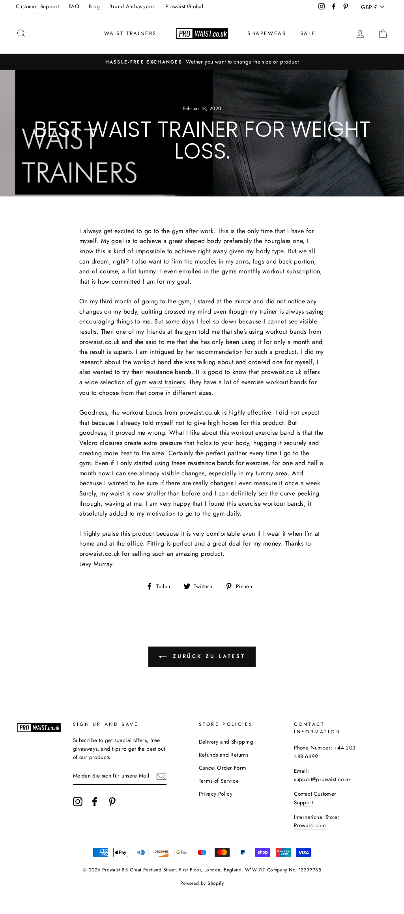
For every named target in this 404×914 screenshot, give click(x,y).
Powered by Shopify (202, 883)
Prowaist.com (310, 825)
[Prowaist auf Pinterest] (112, 801)
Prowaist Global (184, 6)
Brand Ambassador (132, 6)
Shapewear (266, 33)
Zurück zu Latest (207, 656)
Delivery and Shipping (226, 742)
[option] (202, 62)
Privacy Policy (216, 794)
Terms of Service (219, 781)
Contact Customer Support (315, 798)
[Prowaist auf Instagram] (77, 801)
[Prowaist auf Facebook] (94, 801)
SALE (308, 33)
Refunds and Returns (224, 755)
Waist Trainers (130, 33)
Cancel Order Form (223, 768)
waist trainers (167, 382)
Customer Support (37, 6)
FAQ (74, 6)
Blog (94, 6)
